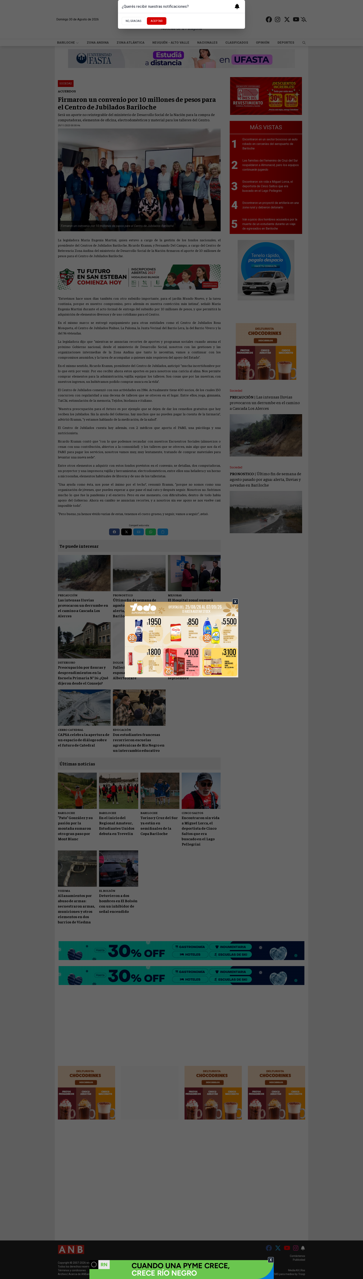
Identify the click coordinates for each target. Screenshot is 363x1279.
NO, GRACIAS (133, 20)
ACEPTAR (157, 20)
